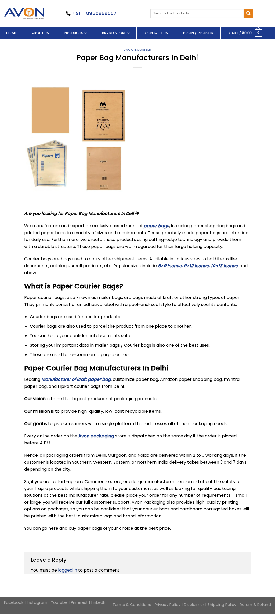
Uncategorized (137, 49)
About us (40, 33)
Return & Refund (255, 604)
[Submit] (248, 13)
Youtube (59, 602)
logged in (67, 570)
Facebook (14, 602)
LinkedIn (98, 602)
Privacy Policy (168, 604)
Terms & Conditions (132, 604)
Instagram (37, 602)
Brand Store (114, 33)
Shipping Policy (222, 604)
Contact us (156, 33)
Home (11, 33)
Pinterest (79, 602)
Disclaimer (194, 604)
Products (73, 33)
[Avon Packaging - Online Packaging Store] (24, 13)
